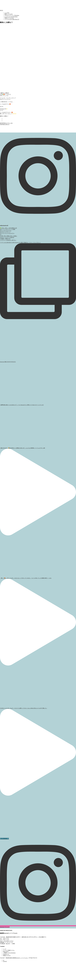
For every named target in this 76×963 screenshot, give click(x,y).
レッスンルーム (10, 16)
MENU (1, 10)
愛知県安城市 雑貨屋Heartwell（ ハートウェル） (17, 957)
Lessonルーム (6, 954)
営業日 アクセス (9, 18)
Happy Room (6, 951)
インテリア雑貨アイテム (8, 950)
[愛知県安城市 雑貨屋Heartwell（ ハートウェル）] (16, 7)
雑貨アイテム (8, 14)
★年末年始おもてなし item (6, 123)
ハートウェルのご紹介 (11, 19)
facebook (5, 961)
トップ (6, 12)
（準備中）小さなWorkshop (9, 952)
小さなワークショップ (11, 15)
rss (3, 960)
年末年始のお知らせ (4, 124)
